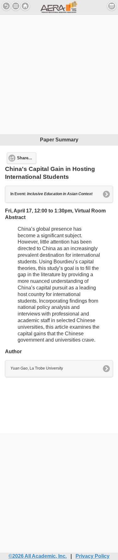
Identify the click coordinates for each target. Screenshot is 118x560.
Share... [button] (24, 158)
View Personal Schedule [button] (111, 6)
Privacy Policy (93, 556)
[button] (15, 6)
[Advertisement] (59, 74)
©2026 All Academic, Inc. (37, 556)
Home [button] (25, 6)
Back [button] (6, 6)
